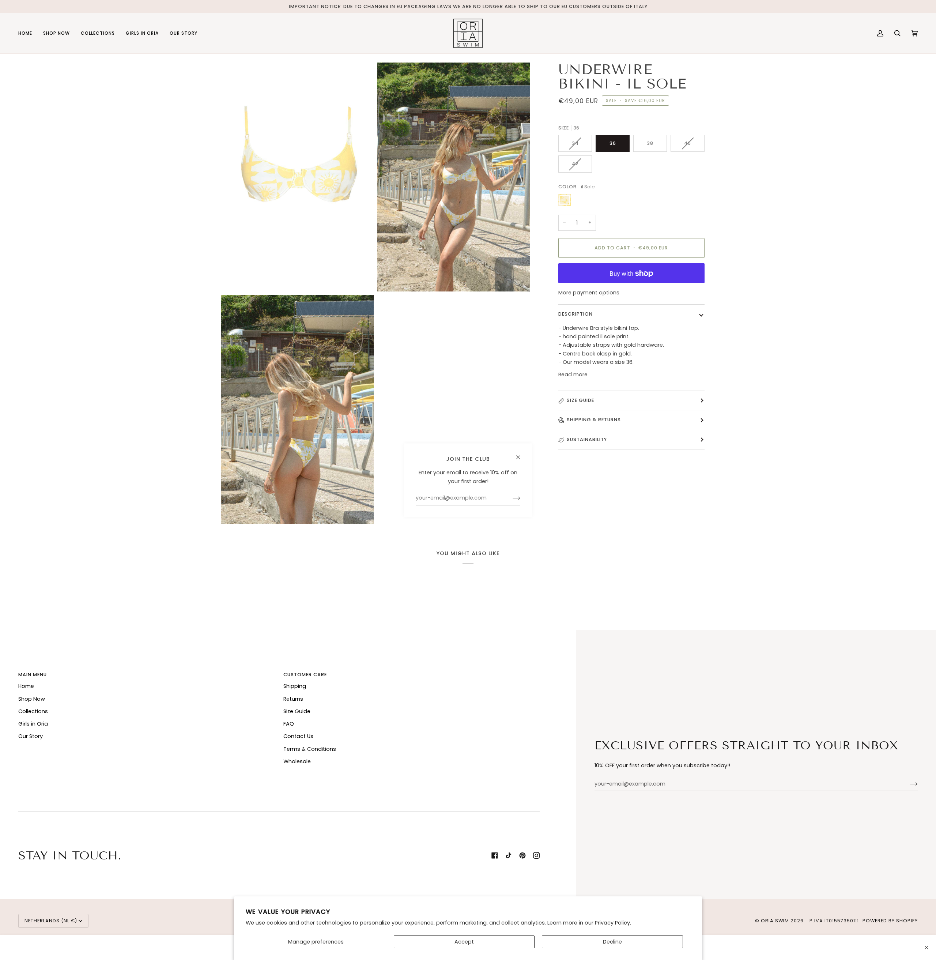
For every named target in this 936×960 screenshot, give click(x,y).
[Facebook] (494, 855)
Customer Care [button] (305, 674)
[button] (56, 33)
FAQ (288, 723)
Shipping (294, 686)
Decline (612, 941)
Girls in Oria (33, 723)
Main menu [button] (32, 674)
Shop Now (31, 699)
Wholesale (297, 761)
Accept (464, 941)
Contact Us (298, 736)
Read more (573, 374)
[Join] (908, 784)
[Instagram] (536, 855)
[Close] (926, 947)
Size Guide (580, 400)
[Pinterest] (522, 855)
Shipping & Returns (594, 420)
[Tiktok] (508, 855)
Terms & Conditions (309, 749)
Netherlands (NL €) (50, 921)
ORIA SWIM (775, 921)
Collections (33, 711)
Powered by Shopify (890, 921)
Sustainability (587, 439)
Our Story (30, 736)
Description (575, 314)
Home (26, 686)
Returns (293, 699)
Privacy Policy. (613, 922)
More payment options (588, 292)
